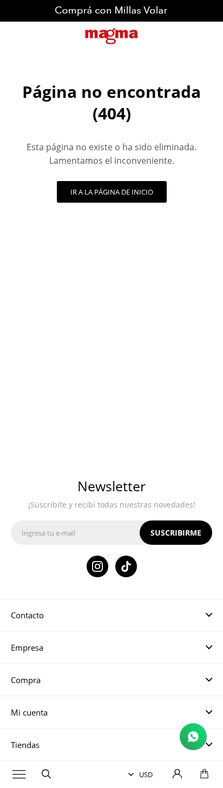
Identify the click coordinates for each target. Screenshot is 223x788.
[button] (46, 774)
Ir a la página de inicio (111, 192)
